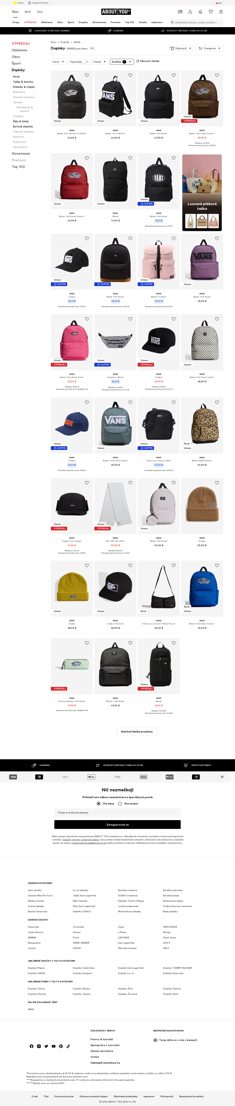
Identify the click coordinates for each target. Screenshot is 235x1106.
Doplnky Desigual (82, 973)
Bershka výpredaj (172, 890)
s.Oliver (122, 932)
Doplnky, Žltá (125, 988)
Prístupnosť (166, 1096)
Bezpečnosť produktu (191, 1096)
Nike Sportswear (127, 948)
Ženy (15, 11)
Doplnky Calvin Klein (84, 968)
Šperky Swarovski (37, 911)
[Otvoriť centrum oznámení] (200, 12)
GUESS (77, 948)
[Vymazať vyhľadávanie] (220, 22)
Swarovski (33, 926)
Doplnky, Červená (127, 994)
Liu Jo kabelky (80, 890)
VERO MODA (170, 926)
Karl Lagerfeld (126, 942)
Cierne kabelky (36, 906)
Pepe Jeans (169, 937)
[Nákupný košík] (221, 12)
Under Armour (36, 932)
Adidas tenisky (36, 900)
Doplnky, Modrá (81, 988)
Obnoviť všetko (150, 60)
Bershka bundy (171, 895)
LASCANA (123, 937)
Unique (77, 932)
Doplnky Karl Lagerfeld (131, 968)
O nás (35, 1096)
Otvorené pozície (64, 1096)
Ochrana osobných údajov (93, 1096)
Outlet (20, 3)
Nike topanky (80, 900)
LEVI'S (166, 942)
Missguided (34, 942)
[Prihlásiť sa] (190, 12)
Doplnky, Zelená (81, 994)
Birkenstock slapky (173, 900)
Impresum (149, 1096)
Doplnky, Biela (170, 994)
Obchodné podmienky (126, 1096)
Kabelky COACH (82, 911)
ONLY (166, 948)
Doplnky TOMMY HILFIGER (177, 968)
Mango (167, 932)
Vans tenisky (35, 890)
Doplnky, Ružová (37, 994)
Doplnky (65, 42)
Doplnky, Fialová (172, 988)
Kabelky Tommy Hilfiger (131, 900)
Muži (28, 11)
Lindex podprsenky (128, 906)
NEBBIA (32, 937)
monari (32, 948)
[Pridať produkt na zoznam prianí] (87, 75)
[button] (181, 48)
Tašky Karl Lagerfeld (84, 895)
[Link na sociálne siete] (31, 1046)
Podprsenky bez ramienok (177, 906)
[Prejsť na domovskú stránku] (48, 1032)
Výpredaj (76, 61)
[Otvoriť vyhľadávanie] (171, 22)
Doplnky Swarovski (173, 973)
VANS (77, 42)
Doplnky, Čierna (36, 988)
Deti (40, 11)
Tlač (46, 1096)
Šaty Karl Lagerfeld (84, 906)
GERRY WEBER (81, 942)
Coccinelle (78, 926)
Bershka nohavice (127, 890)
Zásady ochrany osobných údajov (81, 839)
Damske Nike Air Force (40, 895)
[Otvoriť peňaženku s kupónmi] (180, 12)
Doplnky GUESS (36, 973)
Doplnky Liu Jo (126, 973)
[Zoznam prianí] (211, 12)
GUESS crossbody (128, 895)
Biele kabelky (170, 911)
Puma (76, 937)
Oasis (121, 926)
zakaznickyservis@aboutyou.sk (89, 843)
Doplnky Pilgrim (36, 968)
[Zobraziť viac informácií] (71, 142)
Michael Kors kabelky (129, 911)
